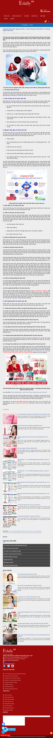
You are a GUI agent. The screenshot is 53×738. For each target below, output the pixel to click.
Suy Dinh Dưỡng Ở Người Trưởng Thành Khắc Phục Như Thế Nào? (33, 623)
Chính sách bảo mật (9, 701)
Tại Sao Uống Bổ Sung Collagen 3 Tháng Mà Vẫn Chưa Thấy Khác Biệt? (34, 414)
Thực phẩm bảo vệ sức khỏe (40, 351)
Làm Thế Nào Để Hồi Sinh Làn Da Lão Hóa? (27, 574)
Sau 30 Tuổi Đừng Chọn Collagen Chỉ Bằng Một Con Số (30, 425)
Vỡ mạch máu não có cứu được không (33, 531)
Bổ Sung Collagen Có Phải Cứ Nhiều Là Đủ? (27, 448)
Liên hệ (12, 18)
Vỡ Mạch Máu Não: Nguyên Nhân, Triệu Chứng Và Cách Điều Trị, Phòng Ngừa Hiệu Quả (26, 29)
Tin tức (6, 18)
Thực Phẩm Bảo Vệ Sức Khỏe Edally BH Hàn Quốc (15, 545)
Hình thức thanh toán (9, 707)
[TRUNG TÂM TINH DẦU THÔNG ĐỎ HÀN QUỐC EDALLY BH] (26, 3)
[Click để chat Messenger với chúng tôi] (3, 724)
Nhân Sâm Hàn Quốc (8, 562)
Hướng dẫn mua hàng (9, 703)
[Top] (51, 733)
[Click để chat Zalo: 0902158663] (3, 728)
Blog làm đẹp (7, 570)
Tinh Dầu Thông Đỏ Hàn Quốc (11, 565)
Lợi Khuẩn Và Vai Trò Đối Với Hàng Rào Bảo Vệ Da (29, 596)
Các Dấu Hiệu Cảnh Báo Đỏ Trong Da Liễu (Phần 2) (29, 504)
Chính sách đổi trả (8, 705)
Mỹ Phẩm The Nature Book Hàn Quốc (12, 554)
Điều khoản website (9, 710)
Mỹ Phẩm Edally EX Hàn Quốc (10, 556)
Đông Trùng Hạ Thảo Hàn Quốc (11, 548)
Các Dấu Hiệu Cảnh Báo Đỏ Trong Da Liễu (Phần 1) (29, 516)
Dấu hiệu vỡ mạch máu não (36, 532)
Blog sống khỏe (8, 608)
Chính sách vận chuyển (9, 699)
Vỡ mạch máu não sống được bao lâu (16, 531)
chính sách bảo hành (9, 697)
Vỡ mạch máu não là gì (24, 532)
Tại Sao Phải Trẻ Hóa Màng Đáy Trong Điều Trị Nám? (30, 585)
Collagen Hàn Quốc (8, 559)
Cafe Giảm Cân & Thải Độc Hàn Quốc (12, 551)
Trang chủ (25, 25)
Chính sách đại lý (8, 695)
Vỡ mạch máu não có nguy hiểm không (11, 532)
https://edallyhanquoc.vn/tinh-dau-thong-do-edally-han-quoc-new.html (29, 392)
